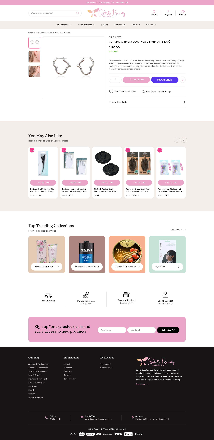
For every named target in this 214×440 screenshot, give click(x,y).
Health (31, 390)
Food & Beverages (36, 382)
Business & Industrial (37, 379)
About (67, 364)
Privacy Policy (70, 379)
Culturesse (115, 37)
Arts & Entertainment (37, 371)
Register (168, 14)
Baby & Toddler (35, 375)
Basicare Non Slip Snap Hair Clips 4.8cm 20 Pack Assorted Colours (171, 190)
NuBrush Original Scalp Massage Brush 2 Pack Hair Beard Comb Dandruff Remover (105, 190)
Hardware (32, 386)
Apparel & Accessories (38, 368)
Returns (67, 375)
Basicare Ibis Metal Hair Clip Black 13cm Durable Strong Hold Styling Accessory (42, 190)
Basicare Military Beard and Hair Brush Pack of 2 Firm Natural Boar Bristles (137, 190)
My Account (105, 364)
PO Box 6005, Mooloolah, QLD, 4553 (152, 419)
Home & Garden (35, 397)
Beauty (31, 393)
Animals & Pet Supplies (38, 364)
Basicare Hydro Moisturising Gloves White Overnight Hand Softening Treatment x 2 (75, 190)
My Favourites (106, 368)
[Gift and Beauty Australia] (107, 434)
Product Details (118, 102)
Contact (68, 368)
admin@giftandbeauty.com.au (98, 419)
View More (176, 230)
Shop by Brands (85, 25)
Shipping (68, 371)
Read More (140, 384)
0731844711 (55, 419)
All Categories (63, 25)
